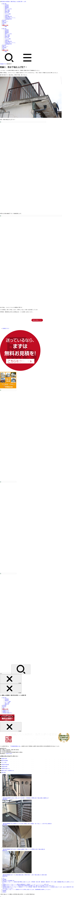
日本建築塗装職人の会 (15, 746)
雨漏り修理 (7, 11)
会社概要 (4, 879)
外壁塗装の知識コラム (7, 712)
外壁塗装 (7, 5)
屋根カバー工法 (8, 8)
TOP (3, 878)
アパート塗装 (8, 13)
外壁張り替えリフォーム (10, 17)
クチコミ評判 (3, 762)
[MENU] (27, 61)
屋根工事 (7, 704)
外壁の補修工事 (8, 16)
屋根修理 (7, 7)
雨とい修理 (7, 10)
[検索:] (5, 673)
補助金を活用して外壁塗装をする (7, 770)
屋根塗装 (7, 6)
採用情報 (4, 890)
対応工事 (4, 3)
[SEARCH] (9, 61)
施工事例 (4, 22)
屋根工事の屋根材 (4, 760)
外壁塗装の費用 (4, 766)
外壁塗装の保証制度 (5, 764)
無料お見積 (3, 772)
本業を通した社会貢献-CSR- (8, 880)
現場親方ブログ (5, 711)
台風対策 (7, 15)
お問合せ (4, 892)
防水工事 (7, 12)
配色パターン (5, 21)
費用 (6, 26)
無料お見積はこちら (37, 320)
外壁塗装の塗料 (4, 758)
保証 (3, 24)
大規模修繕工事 (8, 19)
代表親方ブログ (3, 63)
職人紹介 (4, 20)
